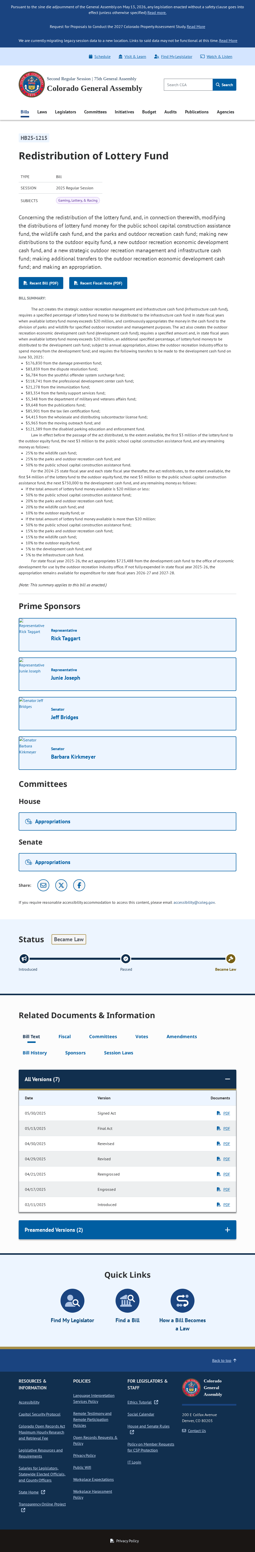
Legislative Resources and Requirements (41, 1453)
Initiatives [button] (124, 112)
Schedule (102, 56)
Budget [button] (149, 112)
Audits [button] (170, 112)
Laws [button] (42, 112)
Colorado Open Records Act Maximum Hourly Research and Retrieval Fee (42, 1432)
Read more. (156, 12)
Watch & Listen (219, 56)
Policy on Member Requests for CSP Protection (151, 1447)
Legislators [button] (65, 112)
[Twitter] (61, 885)
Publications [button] (197, 112)
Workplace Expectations (93, 1479)
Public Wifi (82, 1467)
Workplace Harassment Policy (92, 1494)
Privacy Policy (84, 1455)
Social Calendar (141, 1414)
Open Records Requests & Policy (95, 1440)
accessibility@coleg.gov (194, 902)
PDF (226, 1113)
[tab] (31, 1037)
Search (227, 84)
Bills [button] (25, 112)
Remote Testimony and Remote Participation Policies (92, 1419)
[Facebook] (79, 885)
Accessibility (29, 1402)
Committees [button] (95, 112)
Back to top (221, 1360)
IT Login (134, 1462)
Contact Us (197, 1430)
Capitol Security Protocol (40, 1414)
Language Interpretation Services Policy (94, 1398)
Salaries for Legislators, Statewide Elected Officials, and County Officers (42, 1474)
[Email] (43, 885)
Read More (196, 26)
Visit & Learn (135, 56)
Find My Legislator (176, 56)
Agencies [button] (225, 112)
